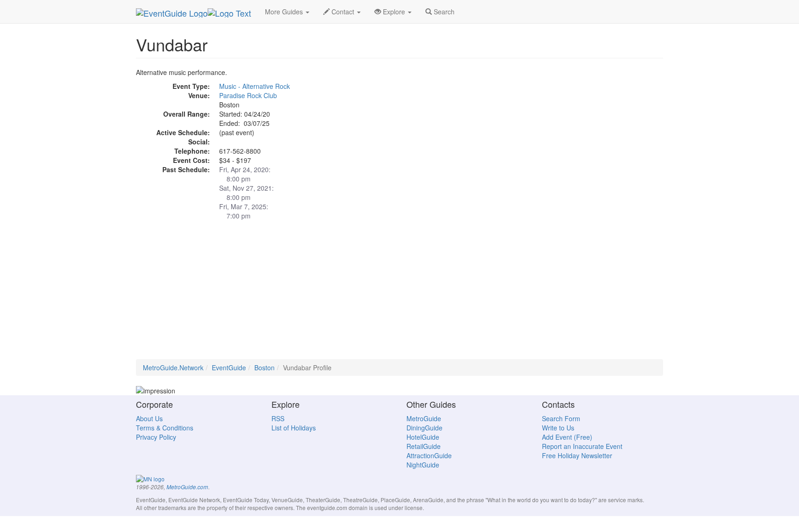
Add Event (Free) (567, 437)
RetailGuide (423, 446)
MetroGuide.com (187, 487)
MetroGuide (423, 418)
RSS (277, 418)
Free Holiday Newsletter (577, 455)
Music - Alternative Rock (254, 86)
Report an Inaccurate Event (582, 446)
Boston (264, 367)
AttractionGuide (429, 455)
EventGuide (229, 367)
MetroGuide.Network (173, 367)
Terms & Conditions (164, 427)
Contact (343, 11)
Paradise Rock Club (248, 95)
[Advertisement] (399, 294)
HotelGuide (422, 437)
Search (443, 11)
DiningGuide (424, 427)
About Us (149, 418)
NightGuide (422, 464)
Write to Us (558, 427)
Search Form (561, 418)
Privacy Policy (156, 437)
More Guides (285, 11)
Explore (394, 11)
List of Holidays (293, 427)
